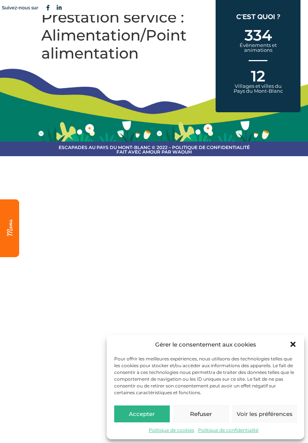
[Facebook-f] (47, 7)
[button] (293, 344)
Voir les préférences (265, 413)
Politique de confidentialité (228, 430)
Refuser (201, 413)
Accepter (142, 413)
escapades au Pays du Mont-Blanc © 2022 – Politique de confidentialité (154, 147)
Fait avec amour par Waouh (154, 152)
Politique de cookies (171, 430)
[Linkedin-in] (59, 7)
